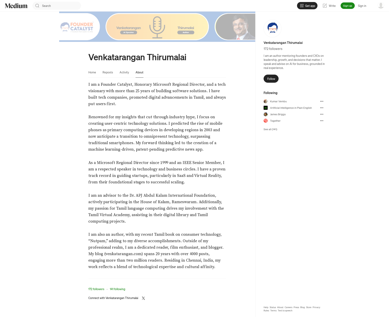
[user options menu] (381, 5)
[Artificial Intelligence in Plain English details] (321, 108)
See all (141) (270, 129)
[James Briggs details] (321, 114)
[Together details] (321, 120)
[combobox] (61, 6)
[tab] (92, 72)
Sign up (347, 5)
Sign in (362, 5)
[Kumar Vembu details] (321, 101)
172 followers (96, 289)
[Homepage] (16, 5)
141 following (117, 289)
